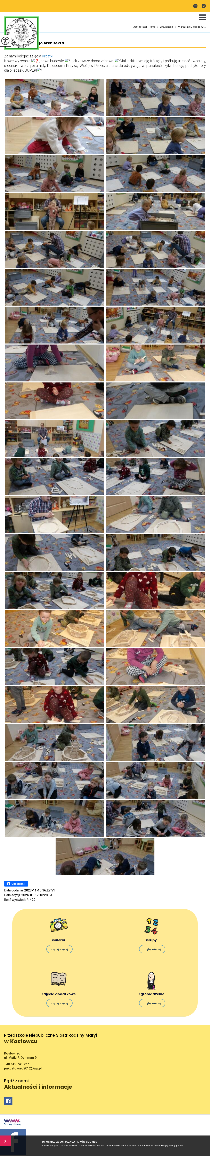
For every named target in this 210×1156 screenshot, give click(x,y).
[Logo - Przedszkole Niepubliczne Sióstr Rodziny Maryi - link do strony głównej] (21, 33)
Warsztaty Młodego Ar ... (190, 27)
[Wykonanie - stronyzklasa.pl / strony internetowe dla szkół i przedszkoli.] (12, 1122)
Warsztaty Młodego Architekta (34, 43)
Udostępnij (18, 883)
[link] (47, 56)
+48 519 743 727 (203, 6)
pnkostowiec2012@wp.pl (196, 6)
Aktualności (165, 27)
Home (152, 27)
